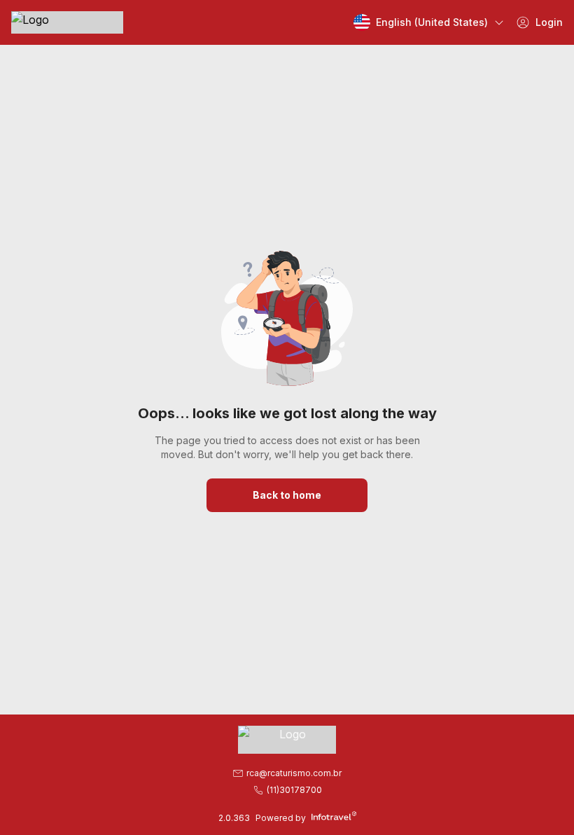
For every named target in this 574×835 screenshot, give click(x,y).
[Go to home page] (67, 22)
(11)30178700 (294, 790)
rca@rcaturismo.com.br (294, 773)
